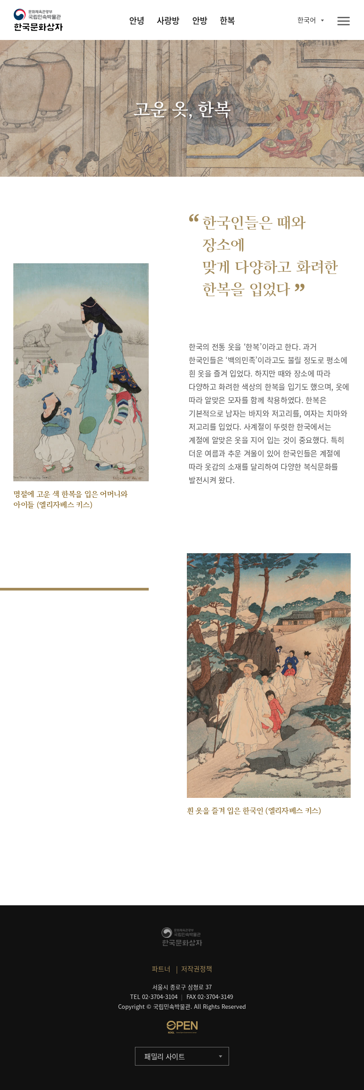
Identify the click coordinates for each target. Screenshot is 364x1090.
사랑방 (168, 20)
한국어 (306, 20)
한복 (227, 20)
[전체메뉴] (343, 21)
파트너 (161, 969)
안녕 (136, 20)
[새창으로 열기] (182, 1027)
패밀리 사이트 (164, 1056)
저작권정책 (196, 969)
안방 (199, 20)
